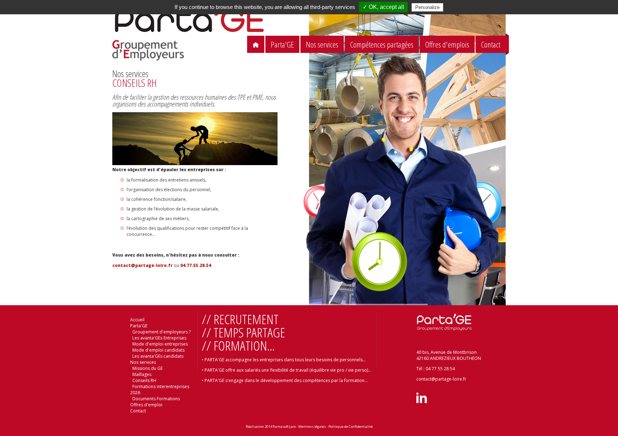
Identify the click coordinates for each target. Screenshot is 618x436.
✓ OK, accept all (383, 7)
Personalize (427, 7)
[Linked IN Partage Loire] (421, 401)
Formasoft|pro (284, 426)
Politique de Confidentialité (350, 426)
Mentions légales (312, 426)
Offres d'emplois (447, 44)
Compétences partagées (381, 44)
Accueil (137, 320)
